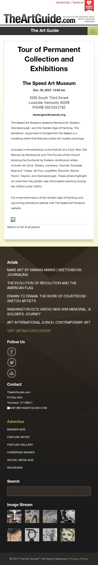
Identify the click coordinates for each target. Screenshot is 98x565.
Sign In (78, 2)
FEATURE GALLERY (20, 444)
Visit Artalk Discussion (28, 331)
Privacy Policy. (79, 558)
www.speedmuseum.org (49, 115)
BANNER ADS (16, 429)
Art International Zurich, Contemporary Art (49, 322)
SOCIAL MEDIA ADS (20, 460)
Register (63, 2)
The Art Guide (45, 31)
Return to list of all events (23, 227)
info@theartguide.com (28, 408)
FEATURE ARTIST (18, 437)
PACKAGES (14, 467)
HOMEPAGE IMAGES (20, 452)
